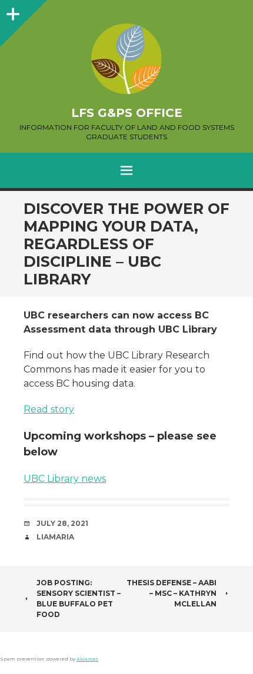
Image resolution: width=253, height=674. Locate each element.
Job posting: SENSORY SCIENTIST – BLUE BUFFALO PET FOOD (78, 598)
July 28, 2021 (62, 523)
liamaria (55, 536)
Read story (49, 409)
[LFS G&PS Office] (126, 59)
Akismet (87, 659)
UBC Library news (65, 478)
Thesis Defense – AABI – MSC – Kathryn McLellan (171, 593)
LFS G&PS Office (126, 113)
